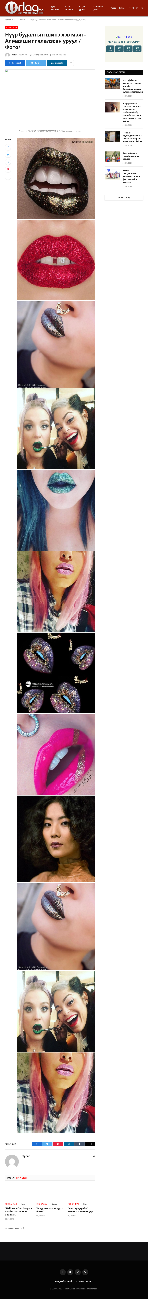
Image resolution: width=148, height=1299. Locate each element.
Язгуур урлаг (82, 8)
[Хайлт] (142, 8)
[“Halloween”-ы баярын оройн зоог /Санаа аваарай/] (19, 1192)
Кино (122, 8)
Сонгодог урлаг (98, 8)
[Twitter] (8, 154)
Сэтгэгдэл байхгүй (40, 55)
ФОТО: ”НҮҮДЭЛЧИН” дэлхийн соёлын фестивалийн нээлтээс (131, 176)
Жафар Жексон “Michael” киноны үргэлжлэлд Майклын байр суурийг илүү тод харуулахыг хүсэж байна (132, 112)
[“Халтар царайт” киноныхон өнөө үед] (81, 1192)
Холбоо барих (84, 1281)
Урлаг (14, 55)
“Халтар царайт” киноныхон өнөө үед (80, 1210)
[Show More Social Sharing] (71, 63)
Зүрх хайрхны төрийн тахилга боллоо (131, 156)
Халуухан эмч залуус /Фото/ (49, 1210)
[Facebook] (8, 147)
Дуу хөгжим (55, 8)
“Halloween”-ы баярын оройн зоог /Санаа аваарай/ (18, 1211)
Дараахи (122, 198)
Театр (113, 8)
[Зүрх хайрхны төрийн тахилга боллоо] (112, 156)
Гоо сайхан (11, 27)
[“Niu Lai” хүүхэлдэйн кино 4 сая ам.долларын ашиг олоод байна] (112, 136)
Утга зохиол (69, 8)
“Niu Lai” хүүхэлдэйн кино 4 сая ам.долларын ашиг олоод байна (132, 137)
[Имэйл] (8, 177)
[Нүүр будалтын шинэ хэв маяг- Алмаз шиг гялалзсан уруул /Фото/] (50, 98)
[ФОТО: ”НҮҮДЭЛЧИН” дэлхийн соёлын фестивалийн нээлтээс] (112, 174)
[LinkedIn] (8, 162)
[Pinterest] (8, 169)
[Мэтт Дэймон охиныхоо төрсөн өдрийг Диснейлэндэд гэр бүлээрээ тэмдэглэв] (112, 83)
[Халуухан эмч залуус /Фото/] (50, 1192)
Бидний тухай (64, 1281)
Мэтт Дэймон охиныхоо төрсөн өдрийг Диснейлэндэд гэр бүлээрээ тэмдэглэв (133, 86)
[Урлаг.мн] (24, 8)
